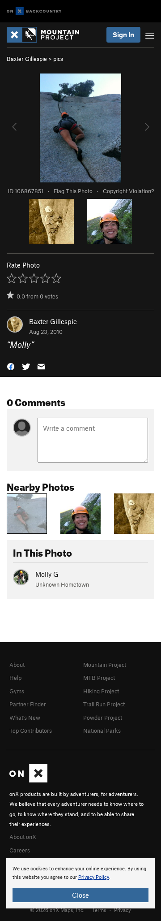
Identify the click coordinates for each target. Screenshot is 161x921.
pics (58, 58)
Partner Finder (27, 704)
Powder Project (102, 717)
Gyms (16, 691)
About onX (22, 836)
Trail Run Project (104, 704)
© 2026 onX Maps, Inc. (57, 910)
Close (80, 895)
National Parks (102, 730)
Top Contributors (30, 730)
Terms (99, 910)
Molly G (47, 574)
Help (15, 677)
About (17, 664)
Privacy (122, 910)
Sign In (123, 34)
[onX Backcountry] (34, 11)
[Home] (47, 35)
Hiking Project (101, 691)
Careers (19, 850)
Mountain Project (104, 664)
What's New (24, 717)
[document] (80, 883)
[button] (11, 365)
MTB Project (99, 677)
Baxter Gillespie (27, 58)
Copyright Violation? (128, 191)
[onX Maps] (28, 780)
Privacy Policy (93, 877)
